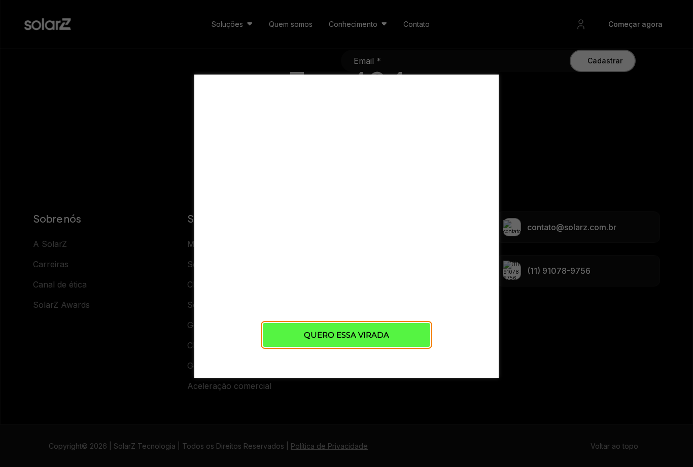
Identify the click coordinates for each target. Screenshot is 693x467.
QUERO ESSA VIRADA (346, 335)
